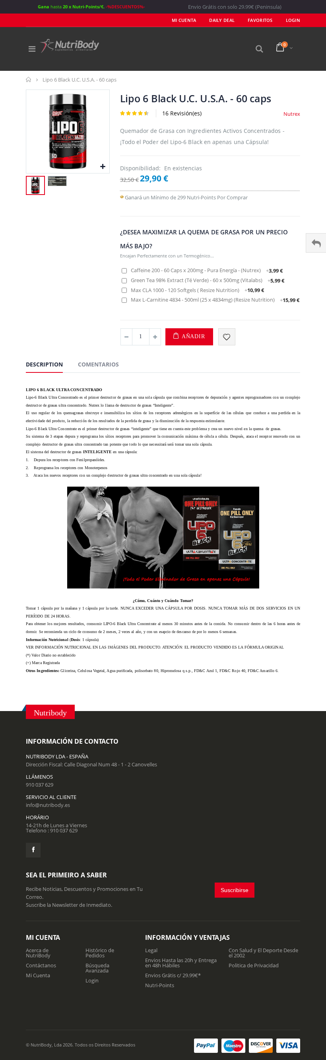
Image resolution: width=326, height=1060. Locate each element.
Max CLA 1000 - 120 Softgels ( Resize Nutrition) (197, 290)
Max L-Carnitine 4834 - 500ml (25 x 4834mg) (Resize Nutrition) (215, 299)
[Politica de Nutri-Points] (122, 197)
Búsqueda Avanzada (97, 968)
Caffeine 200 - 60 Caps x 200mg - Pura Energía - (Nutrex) (207, 270)
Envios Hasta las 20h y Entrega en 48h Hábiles (181, 963)
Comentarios (98, 364)
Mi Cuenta (184, 20)
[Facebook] (33, 850)
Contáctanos (41, 965)
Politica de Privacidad (254, 965)
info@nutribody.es (48, 805)
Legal (151, 950)
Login (92, 980)
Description (44, 364)
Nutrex (291, 113)
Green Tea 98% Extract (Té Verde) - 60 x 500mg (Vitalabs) (207, 280)
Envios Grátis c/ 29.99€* (173, 975)
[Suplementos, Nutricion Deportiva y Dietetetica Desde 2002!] (69, 46)
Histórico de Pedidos (99, 953)
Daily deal (222, 20)
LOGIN (293, 20)
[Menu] (32, 48)
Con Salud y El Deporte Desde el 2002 (263, 953)
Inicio (29, 80)
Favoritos (260, 20)
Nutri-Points (159, 985)
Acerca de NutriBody (38, 953)
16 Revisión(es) (182, 113)
